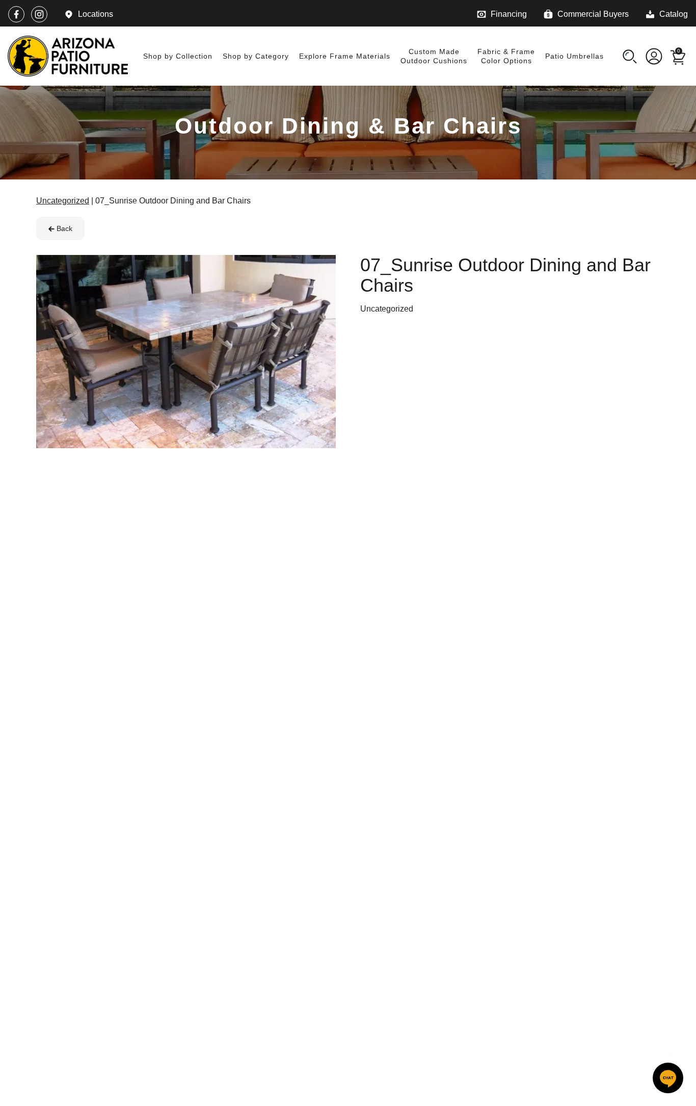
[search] (629, 56)
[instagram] (39, 14)
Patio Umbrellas (574, 56)
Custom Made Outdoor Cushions (433, 56)
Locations (95, 14)
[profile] (654, 56)
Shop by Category (256, 56)
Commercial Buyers (593, 14)
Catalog (673, 14)
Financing (509, 14)
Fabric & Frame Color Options (506, 56)
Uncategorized (386, 308)
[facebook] (16, 14)
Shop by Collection (177, 56)
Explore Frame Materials (344, 56)
